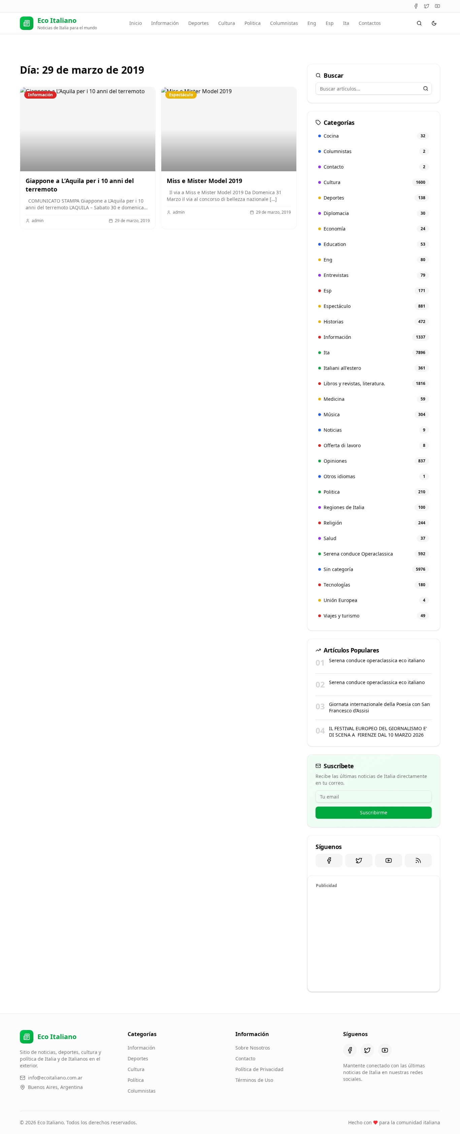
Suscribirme (373, 812)
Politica (252, 23)
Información (165, 23)
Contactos (370, 23)
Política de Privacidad (259, 1069)
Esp (330, 23)
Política (136, 1080)
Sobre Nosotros (252, 1047)
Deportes (198, 23)
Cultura (226, 23)
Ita (346, 23)
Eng (311, 23)
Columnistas (284, 23)
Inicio (135, 23)
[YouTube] (437, 6)
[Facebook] (416, 6)
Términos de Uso (254, 1080)
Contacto (245, 1058)
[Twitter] (426, 6)
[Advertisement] (373, 939)
